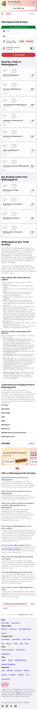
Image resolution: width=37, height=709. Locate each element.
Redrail (10, 660)
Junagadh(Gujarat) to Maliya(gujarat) (15, 104)
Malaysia (26, 670)
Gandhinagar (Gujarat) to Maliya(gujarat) (16, 166)
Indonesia (10, 670)
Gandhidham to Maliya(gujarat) (13, 120)
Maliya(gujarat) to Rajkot (11, 190)
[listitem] (5, 450)
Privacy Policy (20, 649)
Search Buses (20, 55)
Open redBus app (18, 8)
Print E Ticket (26, 639)
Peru (27, 674)
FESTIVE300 (10, 462)
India (2, 670)
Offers (16, 643)
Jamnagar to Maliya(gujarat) (12, 89)
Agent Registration (25, 629)
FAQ (2, 643)
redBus (3, 660)
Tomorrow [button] (29, 41)
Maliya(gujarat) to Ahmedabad (12, 232)
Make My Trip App (20, 660)
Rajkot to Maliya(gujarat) (11, 75)
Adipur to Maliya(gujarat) (11, 150)
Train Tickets (15, 623)
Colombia (21, 674)
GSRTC (5, 93)
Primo (27, 643)
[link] (14, 456)
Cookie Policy (5, 654)
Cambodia (12, 674)
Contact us (13, 629)
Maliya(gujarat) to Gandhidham (13, 204)
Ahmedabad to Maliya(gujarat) (12, 136)
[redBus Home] (8, 14)
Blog (21, 643)
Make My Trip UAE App (8, 664)
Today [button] (22, 41)
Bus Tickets (5, 623)
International (5, 679)
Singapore (18, 670)
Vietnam (4, 674)
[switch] (32, 48)
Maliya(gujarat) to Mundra (11, 218)
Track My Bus (5, 639)
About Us (4, 629)
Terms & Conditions (7, 649)
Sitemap (8, 643)
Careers (4, 633)
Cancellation (16, 639)
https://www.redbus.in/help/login (10, 549)
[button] (33, 3)
